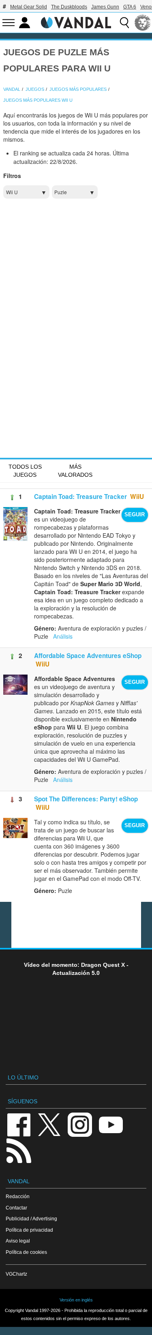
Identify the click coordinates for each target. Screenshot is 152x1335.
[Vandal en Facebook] (19, 1124)
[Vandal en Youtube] (111, 1124)
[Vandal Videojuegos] (76, 22)
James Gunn (105, 7)
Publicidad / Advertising (31, 1218)
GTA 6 (129, 7)
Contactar (16, 1207)
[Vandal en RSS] (19, 1150)
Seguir (134, 515)
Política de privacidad (29, 1229)
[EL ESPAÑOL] (143, 23)
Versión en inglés (76, 1299)
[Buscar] (124, 23)
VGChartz (16, 1273)
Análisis (63, 636)
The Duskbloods (69, 7)
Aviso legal (18, 1240)
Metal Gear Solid (28, 7)
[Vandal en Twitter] (49, 1124)
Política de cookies (26, 1252)
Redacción (18, 1196)
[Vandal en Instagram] (80, 1124)
